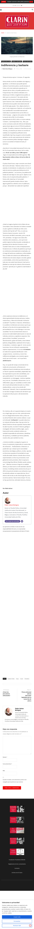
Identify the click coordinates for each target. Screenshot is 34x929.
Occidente (27, 678)
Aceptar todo (17, 917)
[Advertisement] (17, 206)
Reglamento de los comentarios (17, 864)
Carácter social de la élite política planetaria (13, 1)
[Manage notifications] (30, 925)
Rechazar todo (17, 925)
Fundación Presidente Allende (17, 859)
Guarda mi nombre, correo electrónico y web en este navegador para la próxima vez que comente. (14, 781)
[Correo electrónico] (22, 521)
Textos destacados (27, 61)
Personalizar (17, 921)
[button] (30, 2)
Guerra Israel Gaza (12, 33)
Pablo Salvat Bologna (7, 69)
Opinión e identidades (17, 61)
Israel (21, 678)
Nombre (5, 757)
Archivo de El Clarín (17, 872)
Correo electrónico (7, 764)
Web (4, 770)
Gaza (17, 678)
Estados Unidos (11, 678)
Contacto (17, 868)
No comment (28, 69)
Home (2, 33)
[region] (17, 914)
